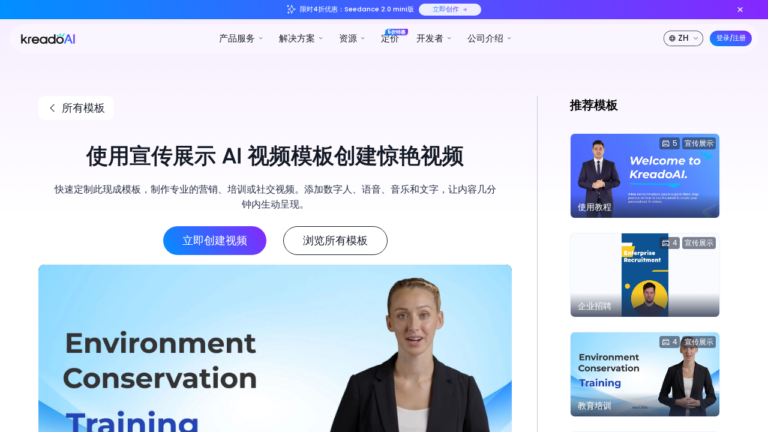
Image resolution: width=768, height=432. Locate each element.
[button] (242, 38)
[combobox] (684, 38)
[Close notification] (740, 9)
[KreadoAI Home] (44, 38)
